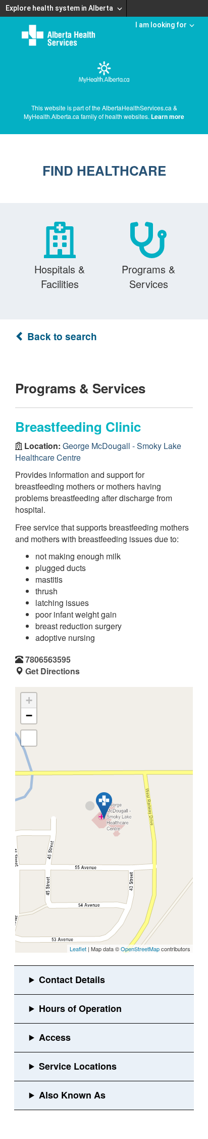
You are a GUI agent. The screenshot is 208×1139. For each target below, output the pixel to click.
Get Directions (52, 671)
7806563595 (48, 659)
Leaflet (78, 949)
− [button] (29, 715)
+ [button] (29, 700)
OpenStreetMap (140, 949)
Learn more (167, 116)
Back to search (61, 336)
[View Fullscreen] (28, 738)
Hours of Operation (80, 1008)
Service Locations (78, 1066)
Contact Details (72, 979)
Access (55, 1037)
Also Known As (72, 1095)
